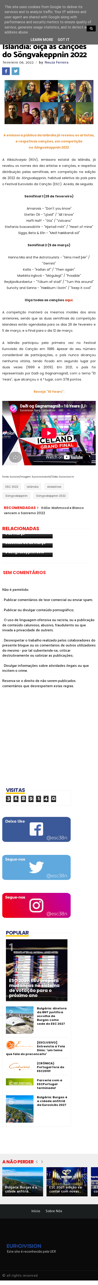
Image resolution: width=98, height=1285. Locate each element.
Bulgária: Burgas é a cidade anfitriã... (21, 1189)
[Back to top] (86, 1274)
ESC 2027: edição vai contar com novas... (65, 1189)
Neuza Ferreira (56, 62)
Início (35, 1211)
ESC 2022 (11, 487)
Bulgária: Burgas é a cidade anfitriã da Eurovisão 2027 (52, 1101)
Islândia (33, 487)
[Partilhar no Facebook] (6, 71)
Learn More (42, 40)
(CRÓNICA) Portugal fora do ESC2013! (50, 1067)
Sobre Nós (54, 1211)
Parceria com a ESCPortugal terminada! (49, 1084)
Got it (64, 40)
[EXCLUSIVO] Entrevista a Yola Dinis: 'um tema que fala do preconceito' (35, 1048)
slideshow (54, 487)
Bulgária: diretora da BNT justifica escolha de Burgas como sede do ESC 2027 (52, 1016)
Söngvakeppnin (16, 496)
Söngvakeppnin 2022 (51, 496)
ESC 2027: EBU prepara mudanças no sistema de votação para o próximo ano (34, 988)
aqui (68, 300)
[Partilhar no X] (15, 71)
